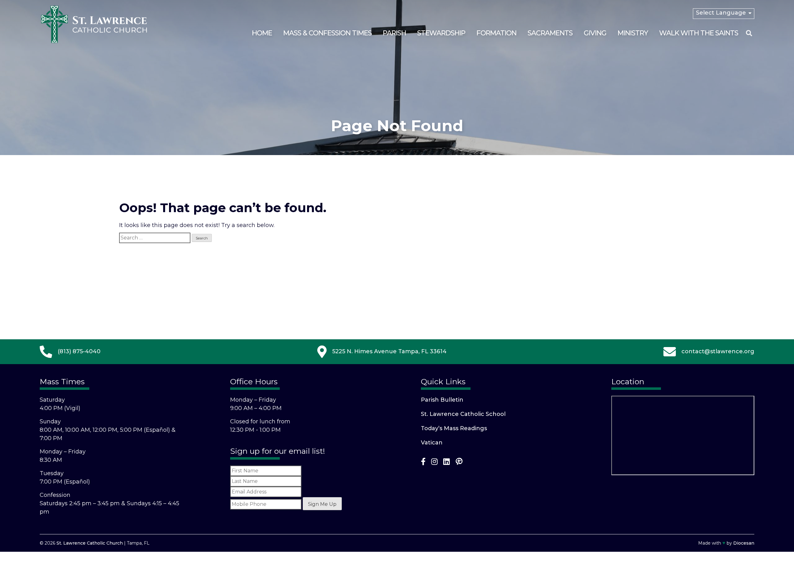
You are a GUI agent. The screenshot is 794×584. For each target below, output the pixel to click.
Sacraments (550, 33)
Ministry (633, 33)
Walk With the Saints (698, 33)
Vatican (432, 442)
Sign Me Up (322, 504)
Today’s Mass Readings (454, 428)
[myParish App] (459, 463)
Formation (496, 33)
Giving (595, 33)
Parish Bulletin (442, 399)
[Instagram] (434, 463)
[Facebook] (423, 463)
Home (262, 33)
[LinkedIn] (446, 463)
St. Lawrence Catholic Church (89, 543)
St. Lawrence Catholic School (463, 414)
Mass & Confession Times (327, 33)
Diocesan (743, 543)
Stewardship (441, 33)
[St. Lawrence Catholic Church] (94, 41)
